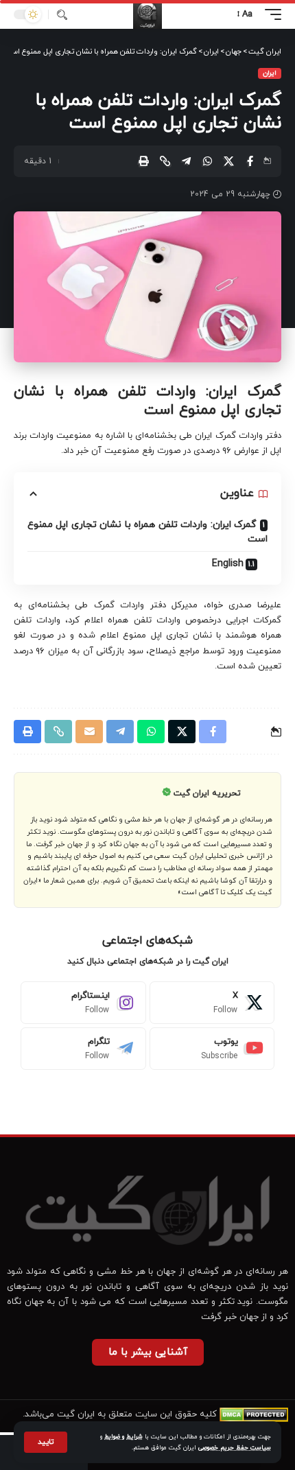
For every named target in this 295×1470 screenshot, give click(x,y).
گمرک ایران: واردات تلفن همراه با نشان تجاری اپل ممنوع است (147, 532)
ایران (269, 73)
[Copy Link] (164, 161)
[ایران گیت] (147, 14)
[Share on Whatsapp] (207, 161)
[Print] (143, 161)
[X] (212, 1002)
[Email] (89, 731)
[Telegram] (83, 1048)
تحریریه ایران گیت (207, 793)
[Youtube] (212, 1048)
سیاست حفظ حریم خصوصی (234, 1447)
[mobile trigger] (269, 14)
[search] (62, 14)
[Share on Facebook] (249, 161)
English (228, 563)
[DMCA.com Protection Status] (254, 1414)
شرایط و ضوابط (123, 1436)
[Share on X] (228, 161)
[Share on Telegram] (186, 161)
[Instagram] (83, 1002)
